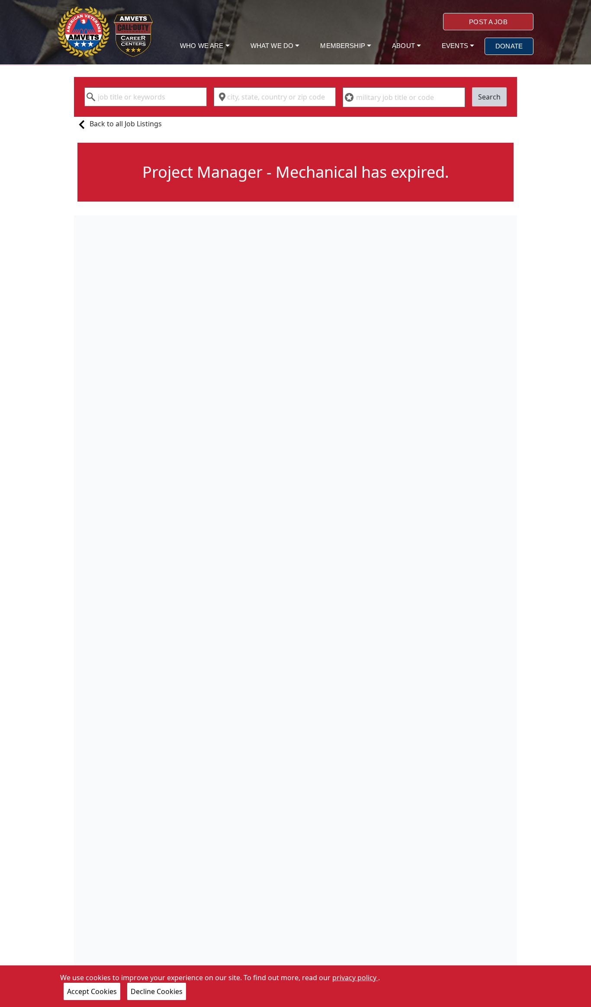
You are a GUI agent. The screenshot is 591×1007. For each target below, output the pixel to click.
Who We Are (202, 45)
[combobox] (145, 96)
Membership (343, 45)
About (404, 45)
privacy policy (355, 977)
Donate (509, 46)
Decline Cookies (157, 991)
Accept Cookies (92, 991)
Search (489, 97)
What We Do (273, 45)
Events (456, 45)
